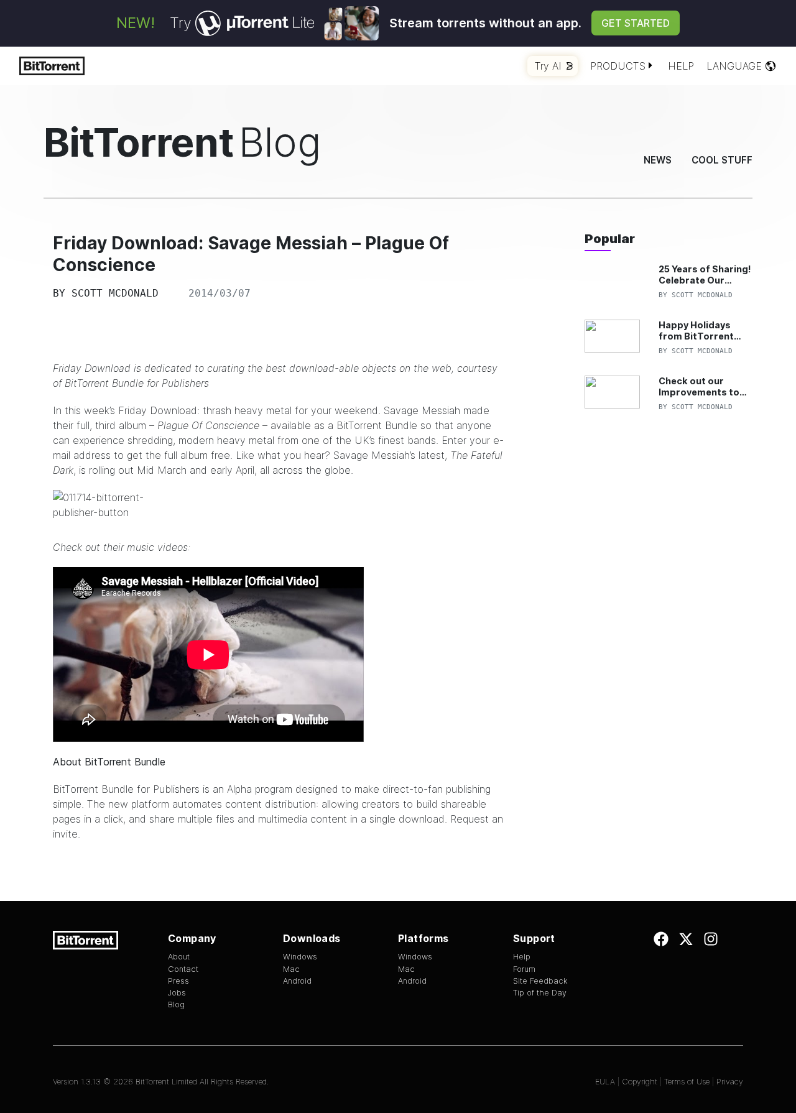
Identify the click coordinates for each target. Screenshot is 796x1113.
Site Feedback (540, 981)
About (179, 956)
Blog (176, 1004)
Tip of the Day (540, 992)
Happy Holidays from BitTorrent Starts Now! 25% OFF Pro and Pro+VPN (697, 330)
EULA (605, 1081)
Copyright (639, 1081)
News (658, 160)
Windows (300, 956)
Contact (183, 969)
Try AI (548, 66)
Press (178, 981)
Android (297, 981)
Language (734, 66)
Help (681, 66)
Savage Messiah (422, 410)
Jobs (177, 992)
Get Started (635, 23)
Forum (524, 969)
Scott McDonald (115, 293)
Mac (291, 969)
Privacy (729, 1081)
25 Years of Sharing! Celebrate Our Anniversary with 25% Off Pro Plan (705, 274)
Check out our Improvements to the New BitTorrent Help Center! (703, 386)
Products (618, 66)
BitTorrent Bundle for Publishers (137, 383)
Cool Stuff (722, 160)
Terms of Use (687, 1081)
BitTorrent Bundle (376, 425)
